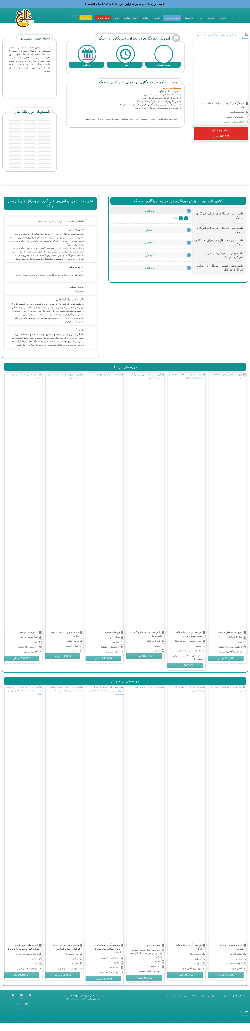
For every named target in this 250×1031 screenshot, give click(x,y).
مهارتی (210, 18)
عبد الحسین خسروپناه (109, 957)
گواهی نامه (224, 995)
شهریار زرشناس (153, 641)
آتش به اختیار (154, 944)
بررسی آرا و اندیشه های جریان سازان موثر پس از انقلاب (107, 948)
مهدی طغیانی (236, 953)
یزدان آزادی (77, 329)
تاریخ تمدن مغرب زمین (230, 631)
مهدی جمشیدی (195, 641)
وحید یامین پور (155, 953)
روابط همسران (112, 631)
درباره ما (184, 995)
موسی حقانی (72, 641)
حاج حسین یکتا (154, 950)
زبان (200, 18)
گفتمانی (223, 18)
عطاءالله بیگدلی (234, 637)
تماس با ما (172, 995)
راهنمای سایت (131, 18)
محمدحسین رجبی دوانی (27, 953)
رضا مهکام (115, 637)
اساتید (157, 18)
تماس (116, 18)
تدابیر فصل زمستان (28, 631)
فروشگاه (188, 18)
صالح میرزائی (76, 266)
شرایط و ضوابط (208, 995)
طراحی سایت (93, 998)
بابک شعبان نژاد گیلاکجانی (70, 299)
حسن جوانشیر (76, 229)
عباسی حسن (139, 950)
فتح (67, 998)
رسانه (146, 18)
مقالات (194, 995)
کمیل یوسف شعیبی (29, 637)
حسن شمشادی (237, 112)
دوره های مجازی (240, 995)
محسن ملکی (77, 286)
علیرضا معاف (180, 641)
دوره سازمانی (172, 18)
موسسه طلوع (195, 953)
